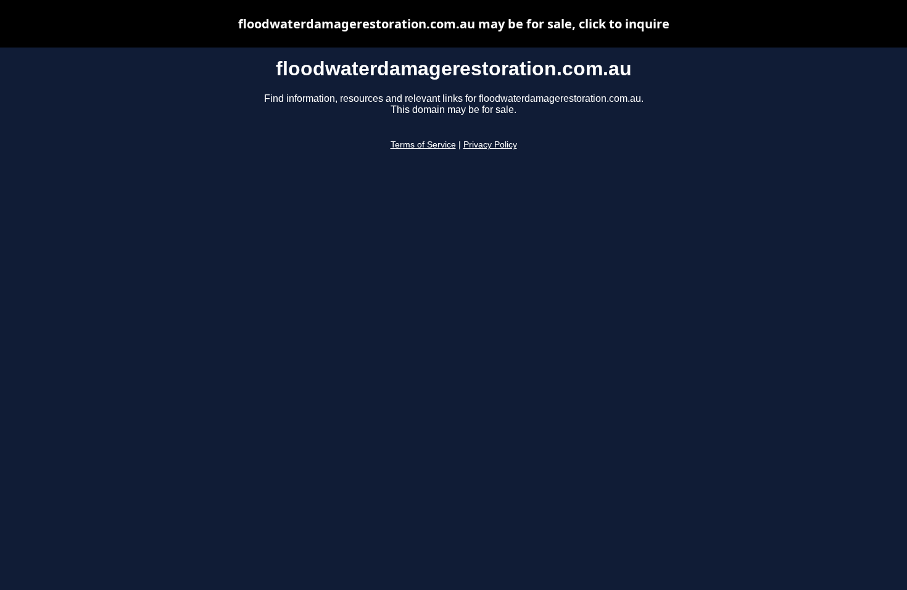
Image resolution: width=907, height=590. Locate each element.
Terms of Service (423, 144)
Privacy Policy (490, 144)
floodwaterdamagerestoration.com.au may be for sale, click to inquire (453, 23)
